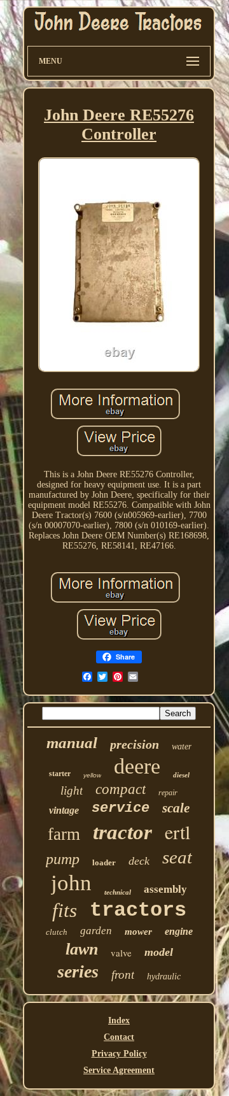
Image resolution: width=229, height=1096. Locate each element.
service (120, 808)
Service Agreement (119, 1070)
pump (63, 859)
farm (64, 834)
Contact (119, 1037)
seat (177, 857)
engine (179, 931)
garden (96, 931)
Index (119, 1020)
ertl (177, 831)
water (181, 746)
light (71, 790)
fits (64, 910)
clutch (56, 932)
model (158, 952)
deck (138, 860)
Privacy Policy (119, 1053)
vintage (64, 810)
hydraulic (164, 976)
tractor (122, 832)
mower (138, 932)
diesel (181, 775)
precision (134, 744)
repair (167, 792)
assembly (165, 889)
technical (117, 892)
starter (60, 773)
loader (104, 862)
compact (120, 789)
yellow (92, 775)
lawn (82, 949)
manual (71, 742)
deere (137, 766)
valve (121, 952)
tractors (138, 910)
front (122, 974)
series (78, 971)
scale (176, 808)
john (71, 882)
